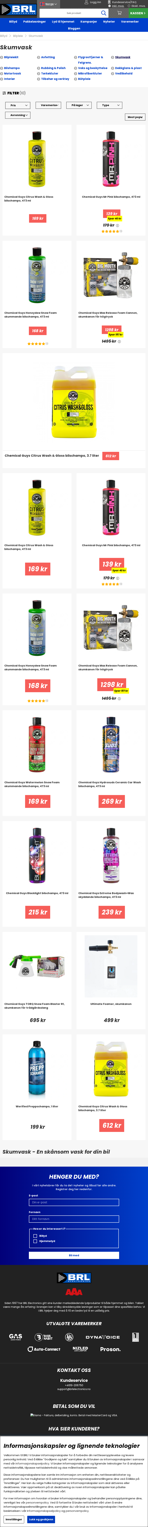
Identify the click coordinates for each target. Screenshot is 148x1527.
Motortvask (12, 73)
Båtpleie (84, 79)
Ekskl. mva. (138, 6)
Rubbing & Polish (53, 68)
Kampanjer (88, 21)
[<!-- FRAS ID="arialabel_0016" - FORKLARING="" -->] (117, 225)
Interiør (9, 79)
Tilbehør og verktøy (55, 79)
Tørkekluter (49, 73)
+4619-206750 (74, 1385)
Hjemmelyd (47, 1241)
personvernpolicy (37, 1502)
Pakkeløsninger (34, 21)
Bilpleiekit (11, 57)
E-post (33, 1195)
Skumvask (36, 36)
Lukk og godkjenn (41, 1519)
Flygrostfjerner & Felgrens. (90, 60)
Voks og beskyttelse (92, 68)
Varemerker (130, 21)
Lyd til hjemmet (63, 21)
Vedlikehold (123, 73)
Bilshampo (12, 68)
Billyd (13, 21)
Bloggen (74, 28)
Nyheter (109, 21)
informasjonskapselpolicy (32, 1463)
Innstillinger (14, 1519)
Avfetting (48, 57)
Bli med (74, 1255)
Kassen (136, 13)
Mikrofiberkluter (90, 73)
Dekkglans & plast (128, 68)
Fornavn (34, 1212)
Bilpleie (18, 36)
